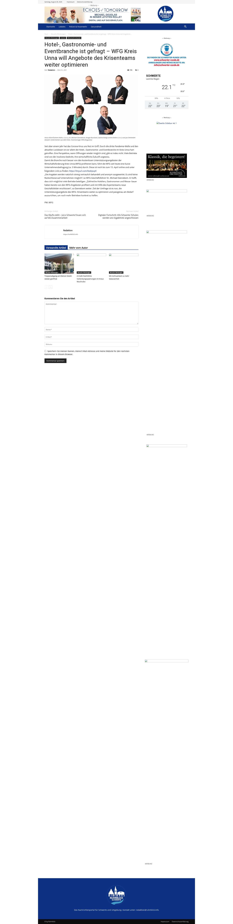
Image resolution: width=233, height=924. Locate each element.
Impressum (70, 2)
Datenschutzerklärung (84, 2)
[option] (167, 43)
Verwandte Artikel (56, 247)
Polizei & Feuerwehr (78, 26)
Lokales (62, 26)
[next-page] (50, 287)
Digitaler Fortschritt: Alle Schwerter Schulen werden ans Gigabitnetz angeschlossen (118, 216)
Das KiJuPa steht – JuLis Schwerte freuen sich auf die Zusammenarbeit (65, 216)
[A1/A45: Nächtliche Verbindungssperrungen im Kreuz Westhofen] (91, 263)
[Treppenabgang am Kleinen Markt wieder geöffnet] (59, 263)
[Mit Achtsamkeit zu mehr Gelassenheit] (123, 263)
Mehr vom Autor (78, 247)
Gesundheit (96, 26)
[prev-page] (46, 287)
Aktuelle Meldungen (58, 34)
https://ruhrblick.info (70, 234)
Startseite (50, 26)
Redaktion (51, 70)
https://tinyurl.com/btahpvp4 (82, 171)
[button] (185, 27)
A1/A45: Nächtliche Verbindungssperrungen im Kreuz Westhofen (90, 279)
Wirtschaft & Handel (74, 38)
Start (46, 34)
